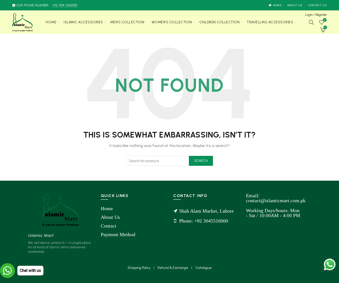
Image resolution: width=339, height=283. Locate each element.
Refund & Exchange (173, 268)
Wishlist (324, 20)
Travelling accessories (270, 22)
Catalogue (203, 268)
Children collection (219, 22)
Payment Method (118, 234)
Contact (108, 225)
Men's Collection (127, 22)
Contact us (317, 5)
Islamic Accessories (83, 22)
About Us (110, 217)
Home (277, 5)
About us (294, 5)
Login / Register (316, 15)
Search (201, 161)
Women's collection (172, 22)
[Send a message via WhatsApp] (330, 264)
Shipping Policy (139, 268)
